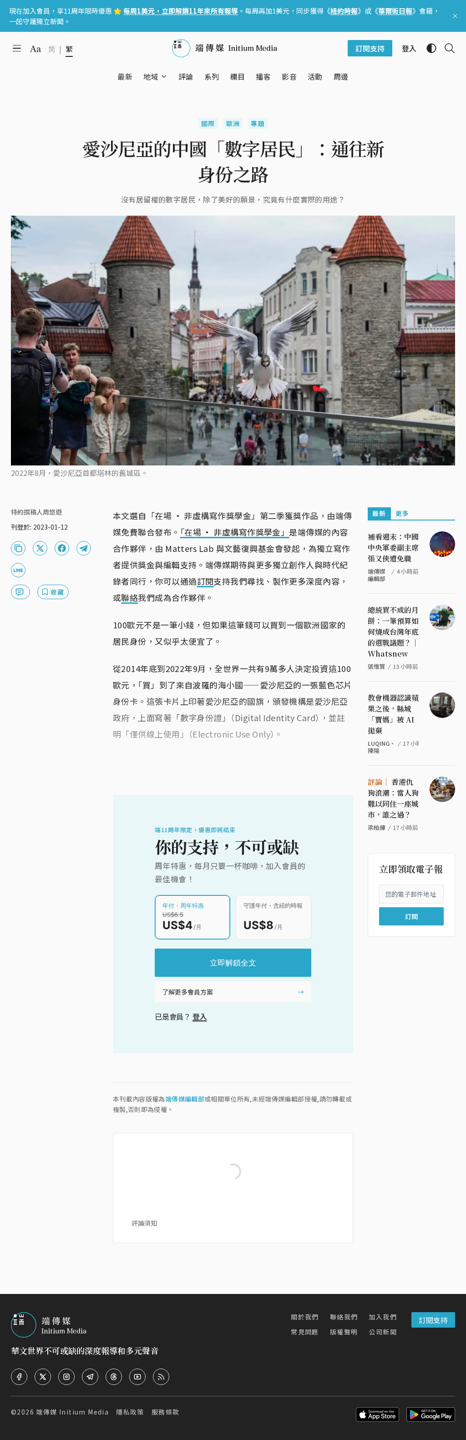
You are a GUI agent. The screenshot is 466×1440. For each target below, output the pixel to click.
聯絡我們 (344, 1316)
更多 (402, 513)
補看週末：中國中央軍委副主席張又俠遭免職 (393, 547)
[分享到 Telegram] (83, 548)
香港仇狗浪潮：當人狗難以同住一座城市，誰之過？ (393, 798)
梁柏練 (376, 827)
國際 (208, 123)
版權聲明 (344, 1331)
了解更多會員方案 (187, 991)
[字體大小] (35, 48)
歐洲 (233, 123)
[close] (455, 16)
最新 (379, 513)
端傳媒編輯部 (184, 1098)
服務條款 (166, 1411)
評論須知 (144, 1223)
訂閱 (205, 581)
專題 (258, 123)
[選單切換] (163, 76)
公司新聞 (383, 1331)
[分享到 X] (40, 548)
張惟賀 (376, 666)
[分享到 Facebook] (62, 548)
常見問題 (305, 1331)
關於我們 (305, 1316)
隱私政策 (130, 1411)
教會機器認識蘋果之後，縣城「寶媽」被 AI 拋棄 (393, 714)
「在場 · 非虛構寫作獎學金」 (234, 532)
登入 (199, 1016)
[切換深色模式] (428, 48)
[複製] (18, 548)
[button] (150, 76)
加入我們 (383, 1316)
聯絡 (129, 597)
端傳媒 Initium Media (72, 1411)
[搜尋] (446, 48)
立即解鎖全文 (233, 962)
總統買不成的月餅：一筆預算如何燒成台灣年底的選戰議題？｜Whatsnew (393, 632)
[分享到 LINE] (18, 570)
